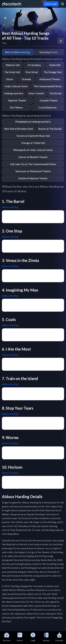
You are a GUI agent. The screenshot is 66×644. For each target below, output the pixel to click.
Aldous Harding (10, 207)
